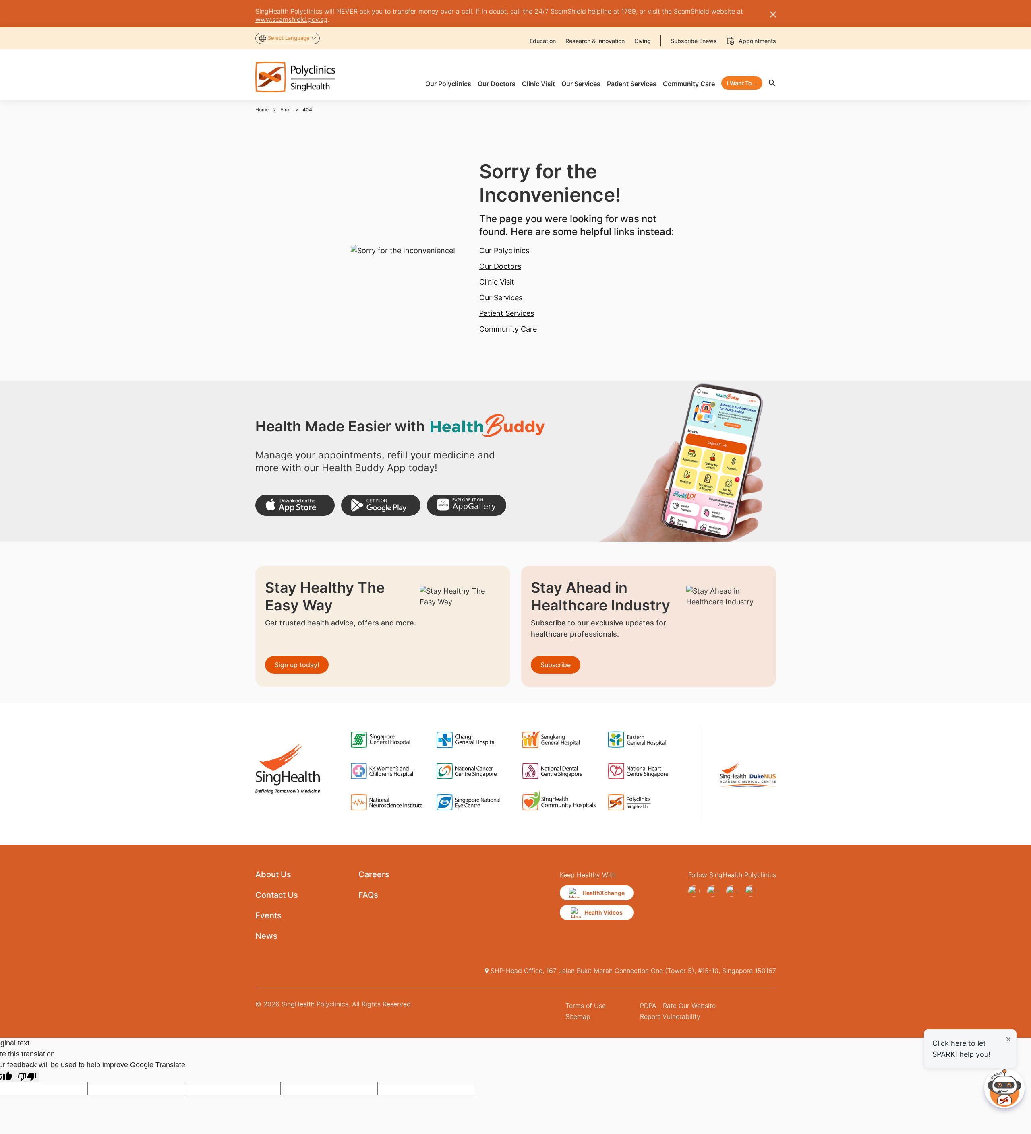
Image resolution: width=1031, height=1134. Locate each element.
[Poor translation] (27, 1076)
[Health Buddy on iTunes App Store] (295, 505)
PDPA (648, 1006)
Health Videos (603, 912)
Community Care (508, 329)
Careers (373, 874)
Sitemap (577, 1016)
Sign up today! (297, 665)
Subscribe (555, 665)
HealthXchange (603, 892)
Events (268, 915)
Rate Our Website (689, 1006)
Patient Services (506, 313)
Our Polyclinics (504, 250)
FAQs (368, 895)
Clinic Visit (496, 282)
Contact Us (276, 895)
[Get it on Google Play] (380, 505)
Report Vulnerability (670, 1016)
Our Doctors (500, 266)
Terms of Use (585, 1006)
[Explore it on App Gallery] (466, 505)
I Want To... (742, 83)
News (266, 936)
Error (285, 110)
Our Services (500, 297)
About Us (273, 874)
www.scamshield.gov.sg (291, 19)
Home (262, 110)
